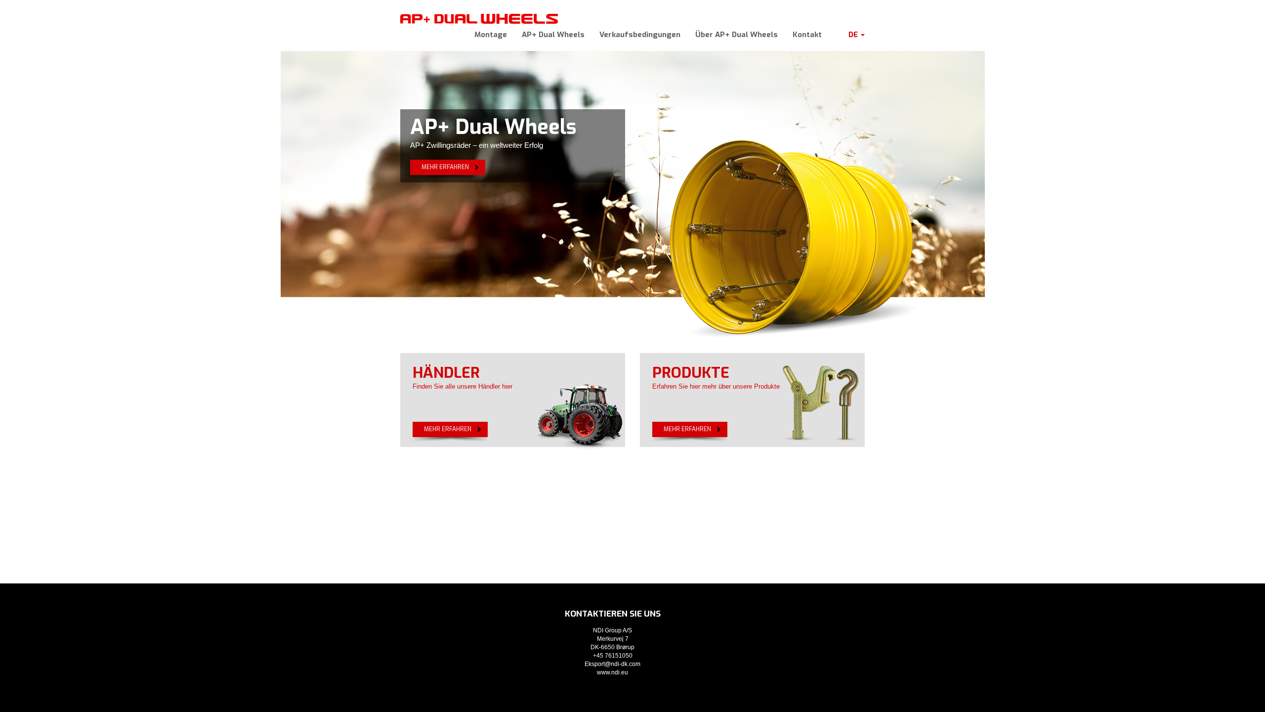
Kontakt (807, 35)
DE (854, 35)
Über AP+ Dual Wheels (736, 35)
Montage (490, 35)
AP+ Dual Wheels (553, 35)
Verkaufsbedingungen (639, 35)
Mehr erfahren (445, 167)
